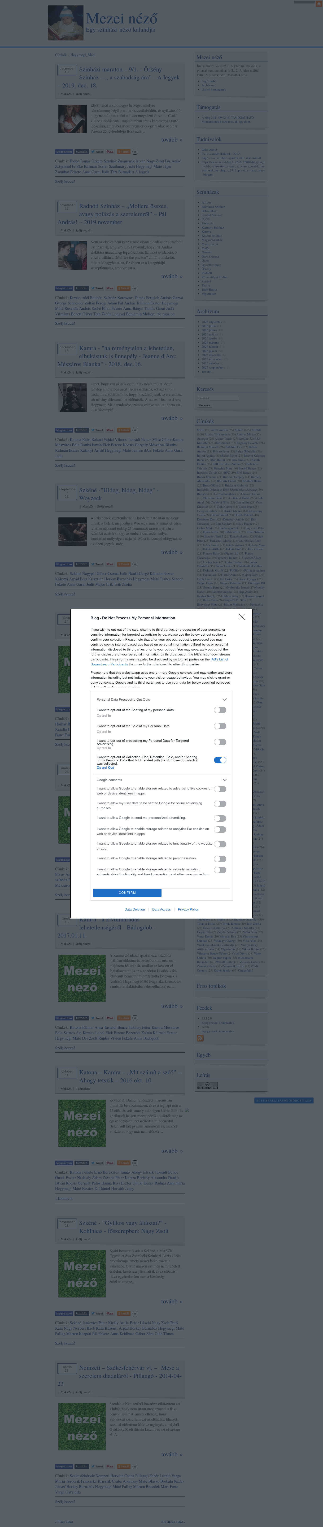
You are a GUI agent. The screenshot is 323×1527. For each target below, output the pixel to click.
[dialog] (161, 763)
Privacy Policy (188, 909)
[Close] (243, 618)
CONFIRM (127, 892)
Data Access (161, 909)
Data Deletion (135, 909)
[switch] (220, 710)
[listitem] (161, 699)
